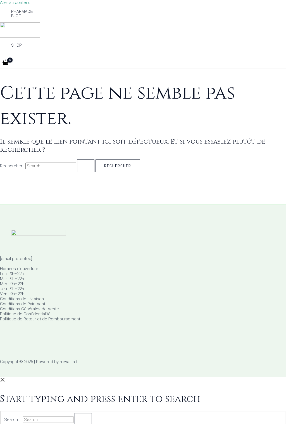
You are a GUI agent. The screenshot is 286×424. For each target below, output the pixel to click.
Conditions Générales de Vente (29, 308)
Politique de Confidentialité (25, 313)
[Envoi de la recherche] (85, 165)
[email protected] (16, 258)
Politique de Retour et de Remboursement (40, 318)
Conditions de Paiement (22, 303)
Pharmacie (22, 11)
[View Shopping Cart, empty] (5, 63)
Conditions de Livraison (22, 298)
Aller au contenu (15, 2)
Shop (16, 45)
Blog (16, 16)
